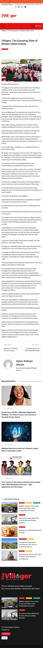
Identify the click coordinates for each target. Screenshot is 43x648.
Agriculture (23, 539)
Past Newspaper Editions (10, 627)
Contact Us (5, 630)
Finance (22, 551)
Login (4, 638)
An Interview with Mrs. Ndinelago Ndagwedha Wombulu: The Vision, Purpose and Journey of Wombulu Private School (19, 414)
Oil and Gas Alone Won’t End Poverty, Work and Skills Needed (20, 4)
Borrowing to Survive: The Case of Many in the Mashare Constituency (30, 557)
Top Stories (37, 502)
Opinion (5, 49)
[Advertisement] (31, 15)
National (29, 502)
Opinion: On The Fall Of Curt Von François (11, 349)
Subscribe (6, 634)
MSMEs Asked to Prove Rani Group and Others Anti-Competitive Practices (29, 508)
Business (22, 502)
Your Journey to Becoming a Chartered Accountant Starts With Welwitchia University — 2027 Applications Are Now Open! (21, 484)
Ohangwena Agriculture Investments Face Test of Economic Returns (28, 544)
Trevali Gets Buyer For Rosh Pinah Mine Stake (32, 349)
